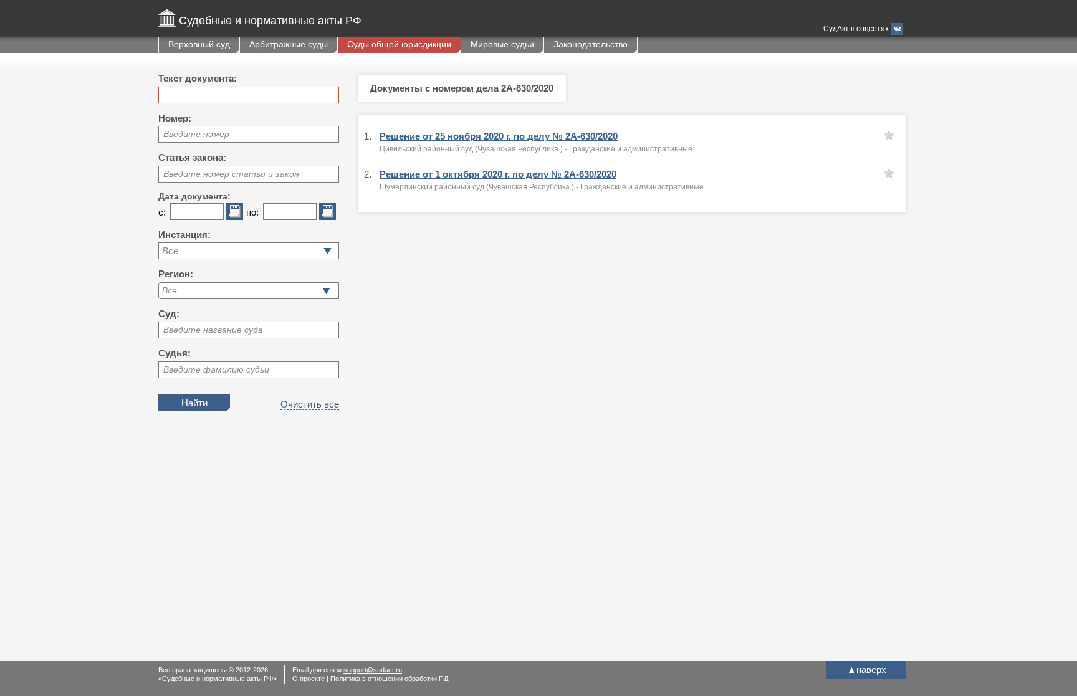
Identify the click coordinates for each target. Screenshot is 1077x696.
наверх (866, 669)
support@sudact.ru (372, 670)
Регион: (175, 274)
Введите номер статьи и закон (231, 174)
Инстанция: (184, 234)
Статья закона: (192, 157)
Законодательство (590, 44)
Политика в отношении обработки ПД (389, 678)
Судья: (174, 353)
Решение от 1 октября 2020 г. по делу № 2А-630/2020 (498, 174)
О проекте (308, 678)
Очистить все (309, 404)
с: (162, 212)
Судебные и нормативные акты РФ (270, 20)
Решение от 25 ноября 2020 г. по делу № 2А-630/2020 (499, 136)
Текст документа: (197, 78)
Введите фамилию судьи (216, 369)
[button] (326, 290)
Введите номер (196, 134)
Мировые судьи (502, 44)
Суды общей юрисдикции (399, 44)
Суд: (169, 313)
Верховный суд (199, 44)
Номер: (174, 118)
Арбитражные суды (288, 44)
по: (252, 212)
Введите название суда (213, 330)
